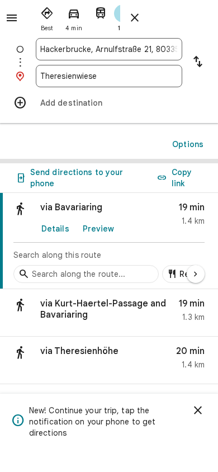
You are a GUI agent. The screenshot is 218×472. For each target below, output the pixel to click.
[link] (109, 241)
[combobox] (109, 49)
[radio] (47, 16)
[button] (109, 313)
